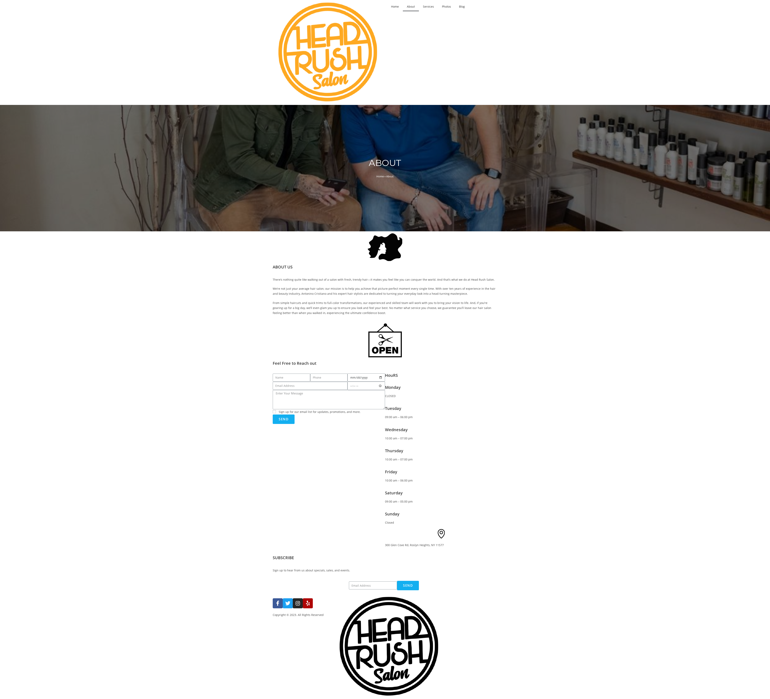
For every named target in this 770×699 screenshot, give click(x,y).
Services (428, 6)
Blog (462, 6)
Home (395, 6)
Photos (446, 6)
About (411, 6)
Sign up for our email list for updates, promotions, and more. (320, 412)
